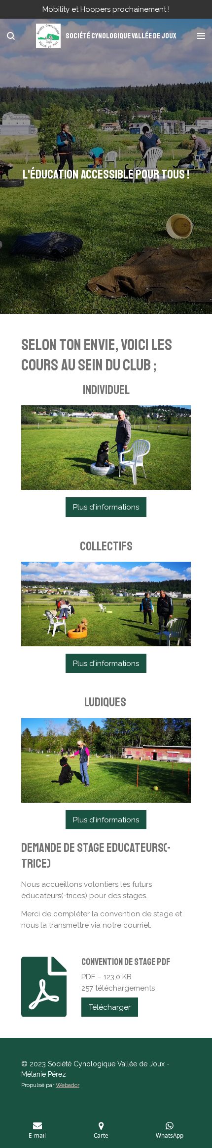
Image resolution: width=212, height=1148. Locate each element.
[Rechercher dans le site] (11, 36)
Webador (67, 1085)
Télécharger (110, 1007)
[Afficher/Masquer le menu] (201, 36)
